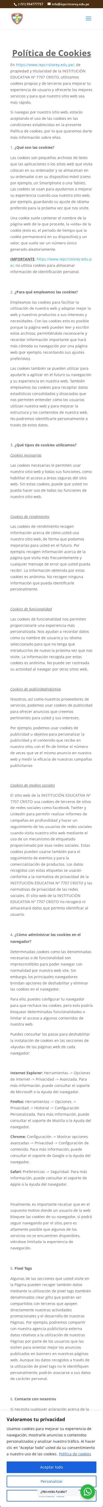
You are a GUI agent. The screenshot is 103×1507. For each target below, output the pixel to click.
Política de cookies (75, 1453)
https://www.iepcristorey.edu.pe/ (45, 64)
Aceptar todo (51, 1467)
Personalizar (52, 1481)
